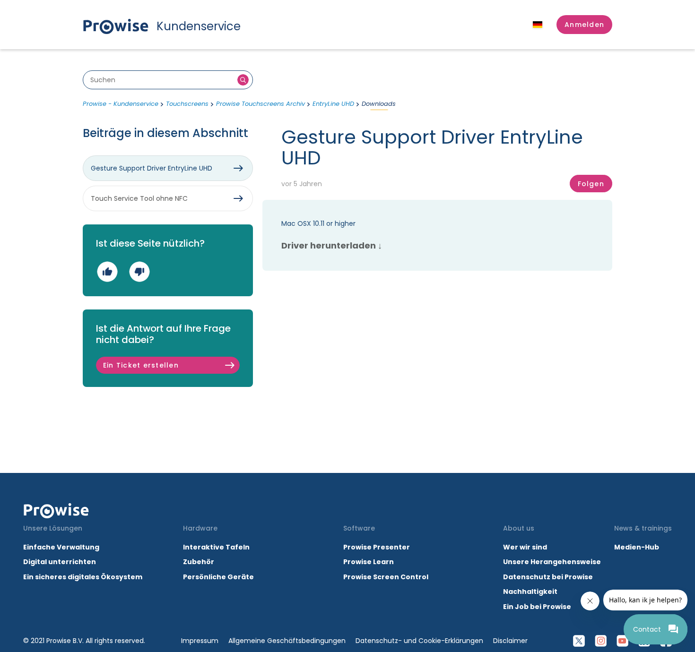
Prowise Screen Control (385, 577)
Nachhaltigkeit (530, 591)
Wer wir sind (525, 547)
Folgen (591, 184)
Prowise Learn (368, 561)
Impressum (199, 640)
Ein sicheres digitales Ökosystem (82, 577)
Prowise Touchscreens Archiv (260, 103)
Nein (139, 271)
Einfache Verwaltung (61, 547)
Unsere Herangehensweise (552, 561)
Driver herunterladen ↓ (331, 245)
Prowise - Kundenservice (120, 103)
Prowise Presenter (376, 547)
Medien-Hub (636, 547)
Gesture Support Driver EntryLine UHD (151, 168)
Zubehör (198, 561)
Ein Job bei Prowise (537, 606)
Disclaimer (510, 640)
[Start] (56, 510)
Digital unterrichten (60, 561)
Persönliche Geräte (218, 577)
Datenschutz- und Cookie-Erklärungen (419, 640)
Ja (107, 271)
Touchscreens (187, 103)
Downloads (379, 103)
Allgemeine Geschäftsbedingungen (287, 640)
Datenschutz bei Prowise (548, 577)
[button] (584, 24)
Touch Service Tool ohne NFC (139, 198)
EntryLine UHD (333, 103)
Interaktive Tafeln (216, 547)
